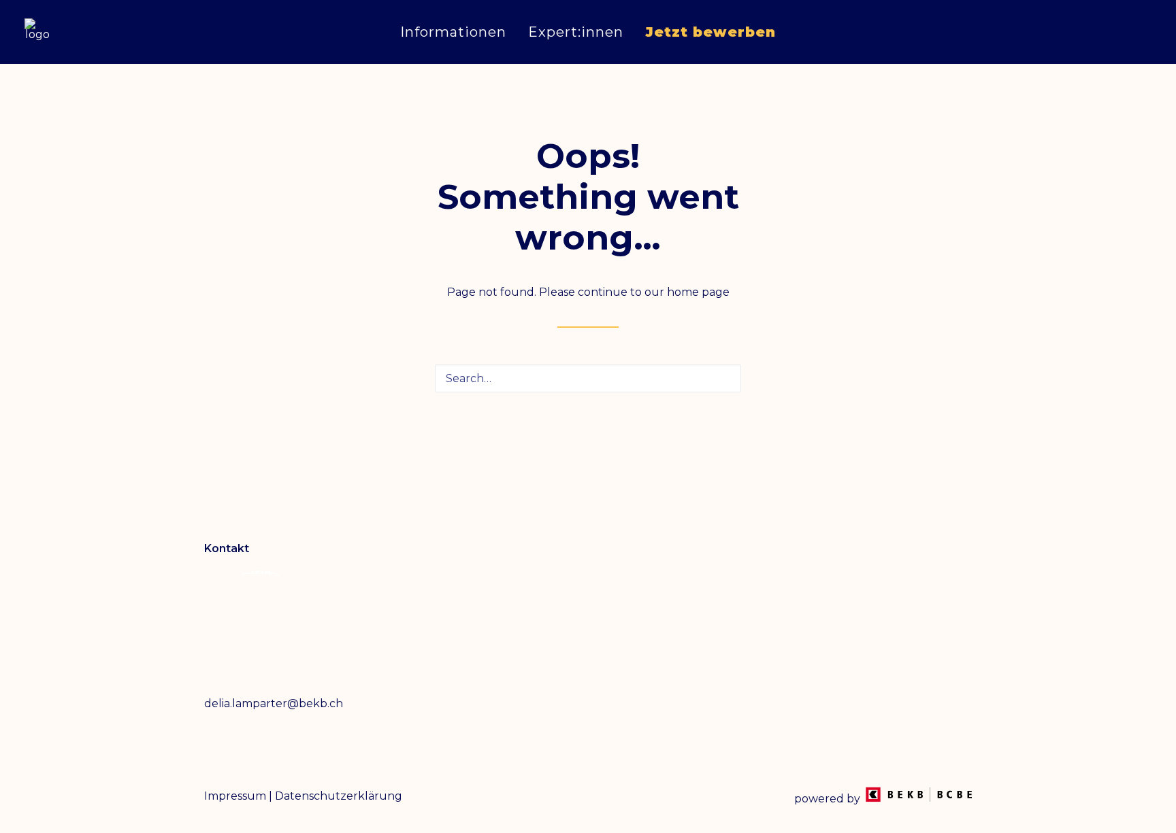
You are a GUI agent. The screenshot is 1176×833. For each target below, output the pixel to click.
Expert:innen (575, 32)
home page (698, 292)
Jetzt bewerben (710, 32)
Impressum (235, 795)
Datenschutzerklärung (338, 795)
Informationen (453, 32)
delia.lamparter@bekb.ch (273, 703)
